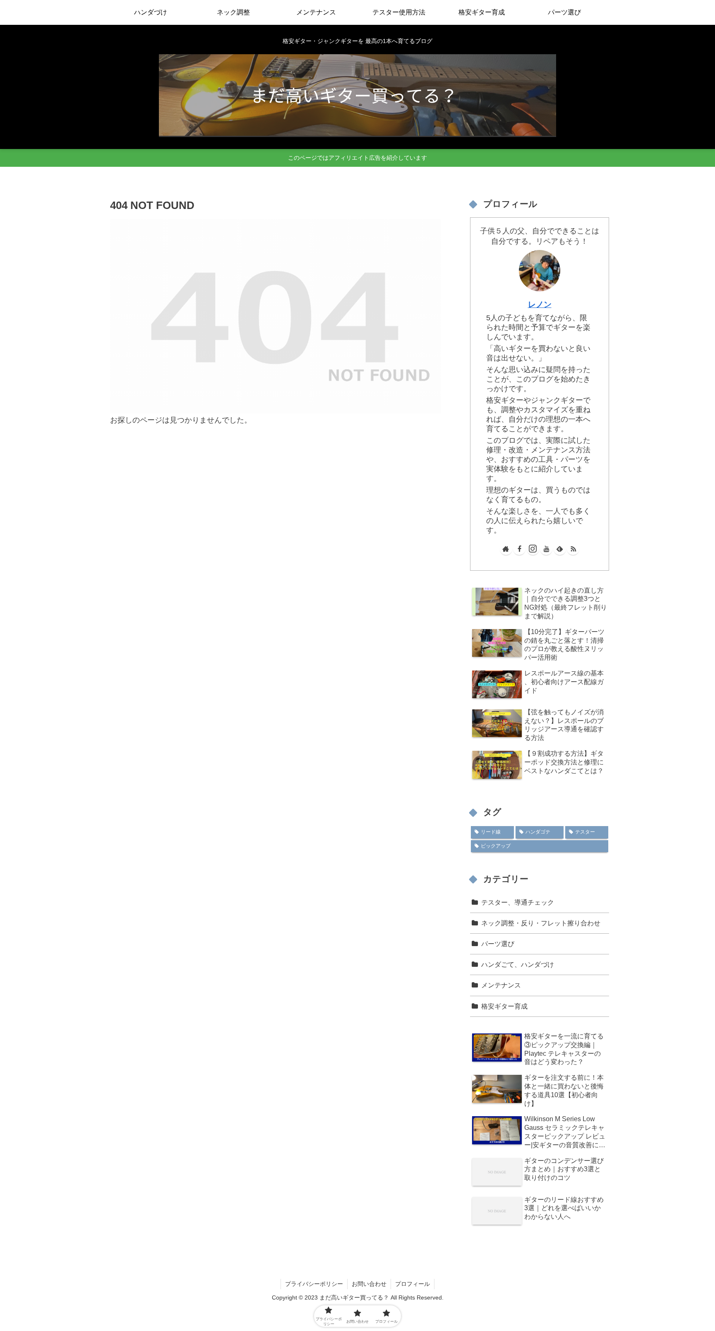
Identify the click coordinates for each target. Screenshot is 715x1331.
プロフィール (412, 1284)
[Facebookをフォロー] (519, 549)
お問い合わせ (369, 1284)
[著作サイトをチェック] (506, 549)
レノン (540, 304)
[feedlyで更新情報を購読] (560, 549)
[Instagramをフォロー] (533, 549)
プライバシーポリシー (314, 1284)
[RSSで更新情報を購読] (573, 549)
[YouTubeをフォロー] (546, 549)
